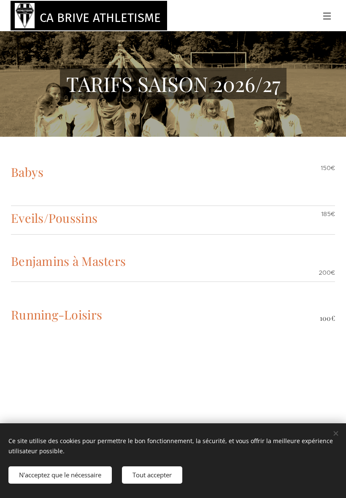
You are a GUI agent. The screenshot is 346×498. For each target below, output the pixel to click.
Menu (327, 15)
